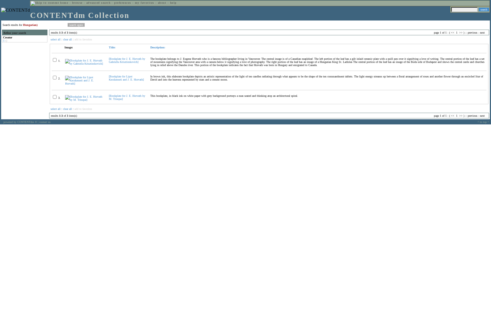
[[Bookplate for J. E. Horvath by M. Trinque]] (84, 99)
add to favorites (83, 39)
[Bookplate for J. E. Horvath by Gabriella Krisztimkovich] (127, 60)
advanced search (98, 2)
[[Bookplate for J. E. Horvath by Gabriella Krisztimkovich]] (84, 63)
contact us (45, 122)
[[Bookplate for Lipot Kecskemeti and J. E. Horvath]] (84, 83)
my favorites (144, 2)
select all (56, 39)
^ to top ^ (483, 122)
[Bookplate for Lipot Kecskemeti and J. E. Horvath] (126, 78)
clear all (67, 39)
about (162, 2)
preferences (122, 2)
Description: (157, 47)
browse (77, 2)
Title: (112, 47)
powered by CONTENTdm (20, 122)
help (173, 2)
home (64, 2)
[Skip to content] (45, 2)
